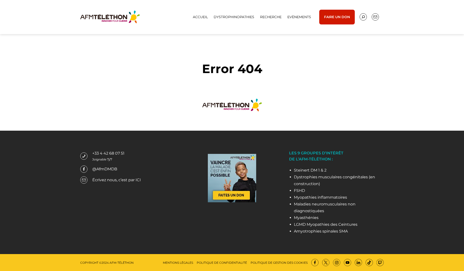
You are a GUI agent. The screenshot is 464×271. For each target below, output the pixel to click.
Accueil (200, 17)
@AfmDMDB (104, 169)
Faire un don (337, 17)
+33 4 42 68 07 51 (108, 153)
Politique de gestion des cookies (279, 262)
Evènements (299, 17)
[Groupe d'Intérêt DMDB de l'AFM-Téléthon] (110, 16)
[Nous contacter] (363, 17)
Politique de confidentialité (222, 262)
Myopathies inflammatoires (320, 197)
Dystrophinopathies (234, 17)
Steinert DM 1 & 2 (310, 170)
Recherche (271, 17)
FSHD (299, 190)
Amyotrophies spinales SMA (321, 231)
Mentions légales (178, 262)
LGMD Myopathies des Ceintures (325, 224)
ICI (138, 180)
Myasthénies (306, 217)
